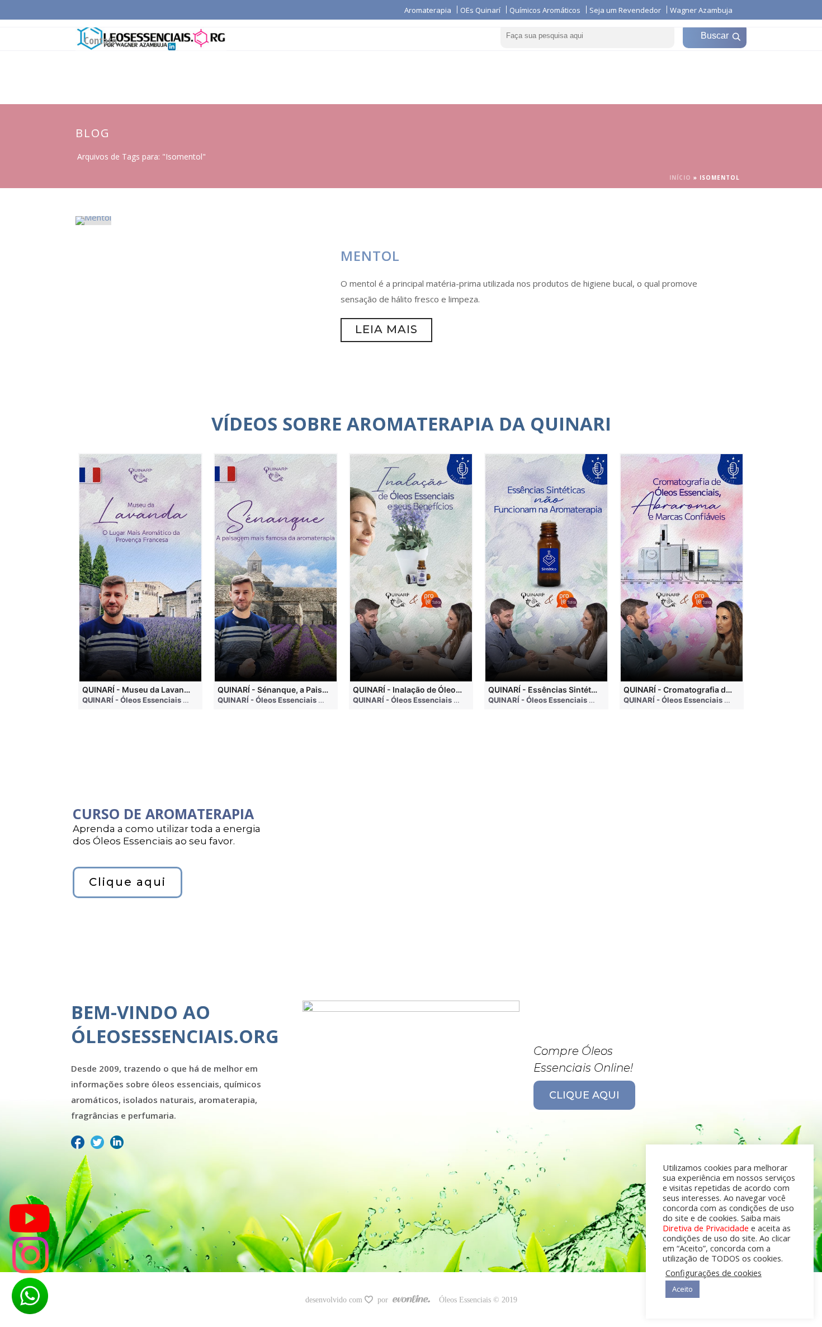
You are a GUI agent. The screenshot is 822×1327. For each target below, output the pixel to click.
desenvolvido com (335, 1300)
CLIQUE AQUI (584, 1095)
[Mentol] (93, 219)
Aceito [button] (682, 1289)
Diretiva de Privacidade (706, 1227)
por (385, 1300)
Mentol (370, 255)
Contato (100, 40)
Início (680, 177)
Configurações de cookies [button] (713, 1273)
